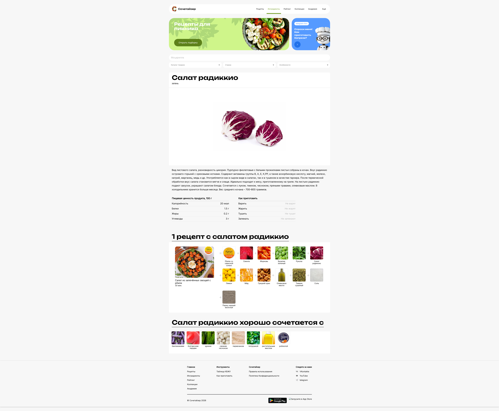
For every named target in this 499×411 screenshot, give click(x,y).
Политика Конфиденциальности (264, 376)
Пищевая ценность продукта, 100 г (192, 198)
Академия (312, 9)
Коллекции (299, 9)
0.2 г (226, 213)
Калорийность (180, 203)
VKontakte (304, 371)
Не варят (290, 203)
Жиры (175, 213)
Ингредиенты (274, 9)
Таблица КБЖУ (223, 371)
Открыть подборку (188, 42)
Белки (175, 208)
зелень (175, 83)
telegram (304, 380)
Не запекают (288, 218)
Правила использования (260, 371)
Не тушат (290, 213)
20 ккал (224, 203)
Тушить (242, 213)
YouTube (304, 376)
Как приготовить (247, 198)
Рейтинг (287, 9)
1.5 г (226, 208)
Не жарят (290, 208)
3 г (227, 218)
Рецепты (260, 9)
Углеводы (177, 218)
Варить (242, 203)
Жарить (242, 208)
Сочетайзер (187, 9)
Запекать (243, 218)
